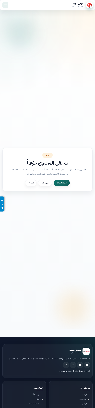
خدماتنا (38, 399)
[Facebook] (87, 365)
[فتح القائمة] (5, 5)
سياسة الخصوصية (34, 404)
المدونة (31, 182)
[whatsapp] (73, 365)
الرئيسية (87, 371)
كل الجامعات (83, 399)
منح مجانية (45, 182)
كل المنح (84, 395)
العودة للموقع (62, 182)
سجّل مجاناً (36, 395)
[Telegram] (80, 365)
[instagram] (66, 365)
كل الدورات (83, 404)
